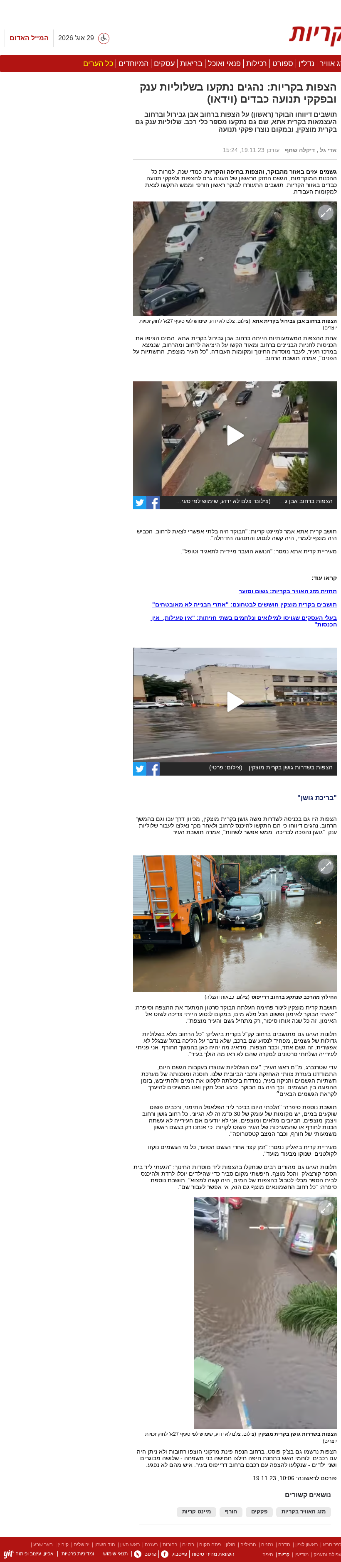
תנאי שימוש (115, 1554)
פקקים (259, 1512)
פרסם (150, 1554)
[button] (62, 502)
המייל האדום (29, 38)
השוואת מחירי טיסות (213, 1554)
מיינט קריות (196, 1512)
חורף (231, 1512)
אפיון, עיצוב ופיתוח (34, 1554)
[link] (153, 502)
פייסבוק (179, 1554)
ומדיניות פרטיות (78, 1554)
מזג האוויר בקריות (304, 1512)
